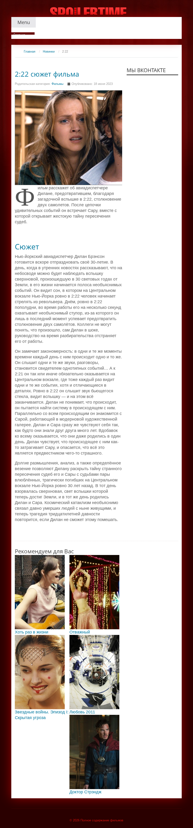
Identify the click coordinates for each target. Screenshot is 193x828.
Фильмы (57, 84)
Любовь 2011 (82, 712)
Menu (23, 22)
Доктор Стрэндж (85, 792)
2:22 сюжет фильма (47, 74)
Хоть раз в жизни (31, 632)
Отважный (79, 632)
